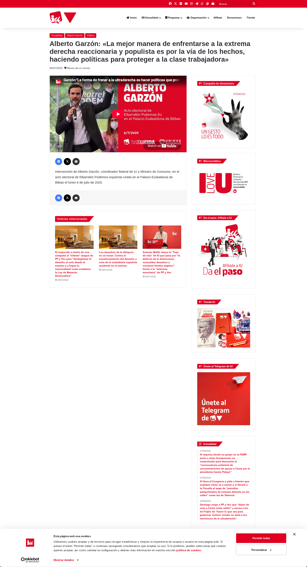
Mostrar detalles (64, 559)
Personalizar (259, 549)
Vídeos (90, 35)
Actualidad (151, 17)
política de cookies (188, 550)
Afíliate (218, 17)
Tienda (251, 17)
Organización (198, 17)
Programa (173, 17)
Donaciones (234, 17)
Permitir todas (261, 538)
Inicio (133, 17)
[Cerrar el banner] (294, 534)
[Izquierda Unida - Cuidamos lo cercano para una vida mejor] (63, 17)
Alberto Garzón (74, 35)
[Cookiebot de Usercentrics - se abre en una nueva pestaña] (30, 560)
